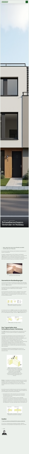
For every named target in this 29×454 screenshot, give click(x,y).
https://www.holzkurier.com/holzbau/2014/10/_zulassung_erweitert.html (14, 421)
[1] (19, 275)
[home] (5, 2)
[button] (27, 2)
